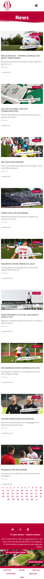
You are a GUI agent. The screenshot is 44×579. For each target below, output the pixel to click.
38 (8, 499)
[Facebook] (13, 530)
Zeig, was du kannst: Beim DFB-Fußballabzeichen (14, 110)
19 (41, 490)
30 (8, 496)
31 (13, 496)
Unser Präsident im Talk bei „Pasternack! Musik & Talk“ (20, 316)
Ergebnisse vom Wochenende (14, 470)
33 (22, 496)
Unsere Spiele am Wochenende (14, 213)
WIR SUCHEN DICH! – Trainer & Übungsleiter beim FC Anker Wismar (20, 57)
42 (27, 499)
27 (36, 493)
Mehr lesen (4, 67)
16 (27, 490)
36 (36, 496)
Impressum (33, 574)
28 (41, 493)
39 (13, 499)
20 (3, 493)
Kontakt (22, 570)
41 (22, 499)
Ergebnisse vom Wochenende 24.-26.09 (17, 264)
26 (31, 493)
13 (13, 490)
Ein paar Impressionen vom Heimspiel (17, 419)
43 (32, 499)
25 (27, 493)
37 (41, 496)
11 (3, 490)
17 (31, 490)
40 (18, 499)
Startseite (7, 570)
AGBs (22, 577)
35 (31, 496)
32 (17, 496)
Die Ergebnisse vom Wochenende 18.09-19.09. (20, 368)
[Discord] (28, 530)
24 (22, 493)
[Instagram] (20, 530)
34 (27, 496)
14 (17, 490)
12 (8, 490)
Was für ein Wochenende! (12, 162)
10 (40, 487)
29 (3, 496)
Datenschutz (11, 574)
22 (13, 493)
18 (36, 490)
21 (8, 493)
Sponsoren (36, 570)
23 (17, 493)
